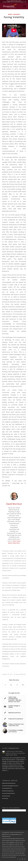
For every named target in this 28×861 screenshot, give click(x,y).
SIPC (13, 842)
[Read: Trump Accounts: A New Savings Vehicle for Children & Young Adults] (3, 752)
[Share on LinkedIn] (11, 684)
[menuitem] (24, 6)
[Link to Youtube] (22, 859)
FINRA (11, 842)
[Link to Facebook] (18, 859)
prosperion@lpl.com (8, 2)
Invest (10, 14)
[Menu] (24, 6)
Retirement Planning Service (8, 783)
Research (16, 14)
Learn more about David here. (14, 542)
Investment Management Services (10, 785)
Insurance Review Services (8, 793)
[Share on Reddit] (17, 684)
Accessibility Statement (15, 834)
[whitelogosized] (11, 6)
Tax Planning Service (7, 788)
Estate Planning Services (8, 791)
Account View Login (19, 2)
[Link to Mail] (25, 859)
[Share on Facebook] (5, 684)
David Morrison (21, 674)
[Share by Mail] (23, 684)
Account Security (6, 796)
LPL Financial (5, 798)
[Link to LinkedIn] (20, 859)
